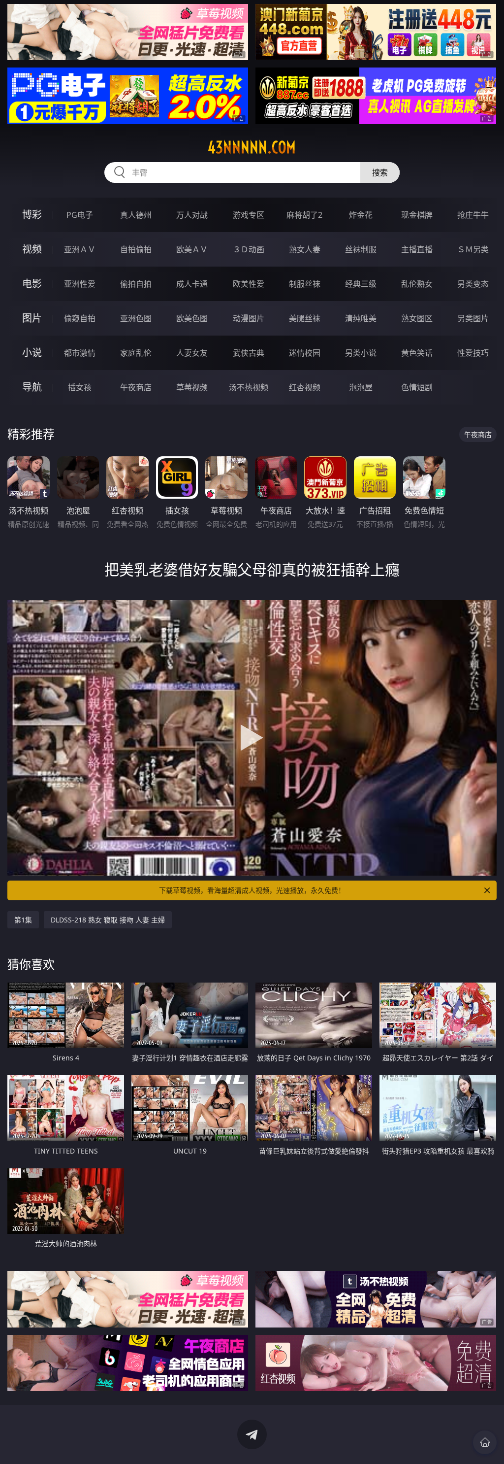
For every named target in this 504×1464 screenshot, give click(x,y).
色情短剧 (417, 387)
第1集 (23, 919)
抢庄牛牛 (473, 214)
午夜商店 (136, 387)
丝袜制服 (361, 249)
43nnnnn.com (252, 147)
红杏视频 (304, 387)
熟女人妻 (304, 249)
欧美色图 (192, 318)
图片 (32, 318)
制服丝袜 (304, 283)
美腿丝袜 (304, 318)
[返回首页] (485, 1442)
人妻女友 (192, 352)
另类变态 (473, 283)
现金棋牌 (417, 214)
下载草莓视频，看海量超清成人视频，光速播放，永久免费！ (252, 890)
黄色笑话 (417, 352)
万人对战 (192, 214)
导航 (32, 387)
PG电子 (79, 214)
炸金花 (361, 214)
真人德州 (136, 214)
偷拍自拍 (136, 283)
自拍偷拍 (136, 249)
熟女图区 (417, 318)
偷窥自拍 (79, 318)
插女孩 (80, 387)
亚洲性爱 (79, 283)
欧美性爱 (248, 283)
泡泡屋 (361, 387)
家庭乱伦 (136, 352)
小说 (32, 352)
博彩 (32, 214)
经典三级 (361, 283)
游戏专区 (248, 214)
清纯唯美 (361, 318)
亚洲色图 (136, 318)
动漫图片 (248, 318)
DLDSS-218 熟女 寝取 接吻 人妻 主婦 (108, 919)
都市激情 (79, 352)
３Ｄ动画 (248, 249)
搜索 (380, 172)
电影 (32, 283)
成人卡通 (192, 283)
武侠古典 (248, 352)
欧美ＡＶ (192, 249)
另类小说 (361, 352)
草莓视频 (192, 387)
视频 (32, 249)
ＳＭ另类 (473, 249)
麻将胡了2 (304, 214)
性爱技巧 (473, 352)
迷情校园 (304, 352)
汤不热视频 (248, 387)
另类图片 (473, 318)
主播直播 (417, 249)
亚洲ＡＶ (79, 249)
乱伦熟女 (417, 283)
